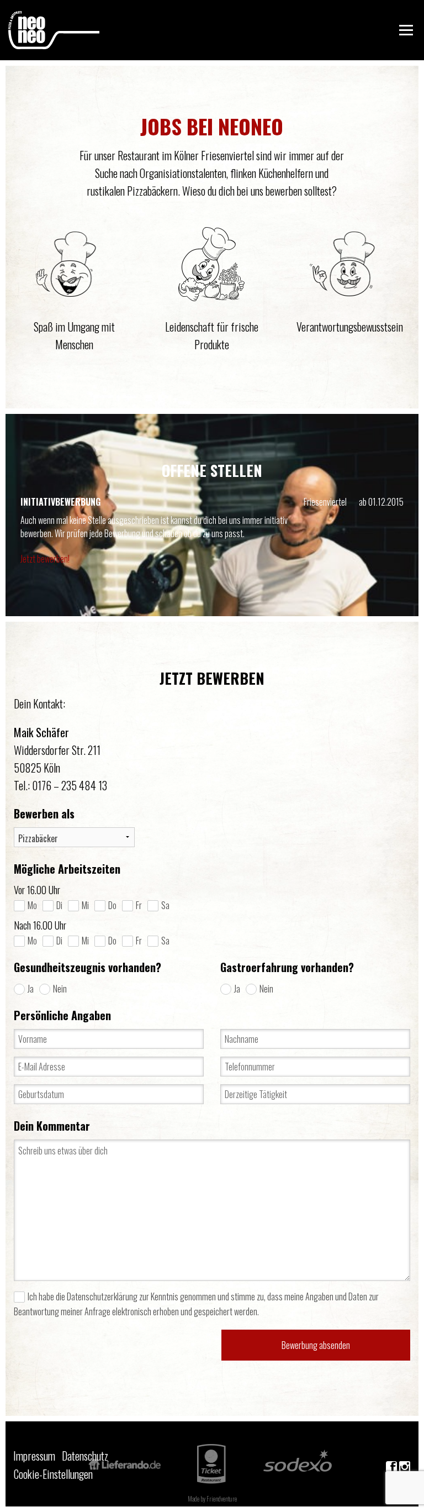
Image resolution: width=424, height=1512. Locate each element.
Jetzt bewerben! (45, 558)
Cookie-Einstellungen (40, 1474)
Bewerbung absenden (316, 1345)
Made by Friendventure (212, 1498)
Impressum (34, 1455)
